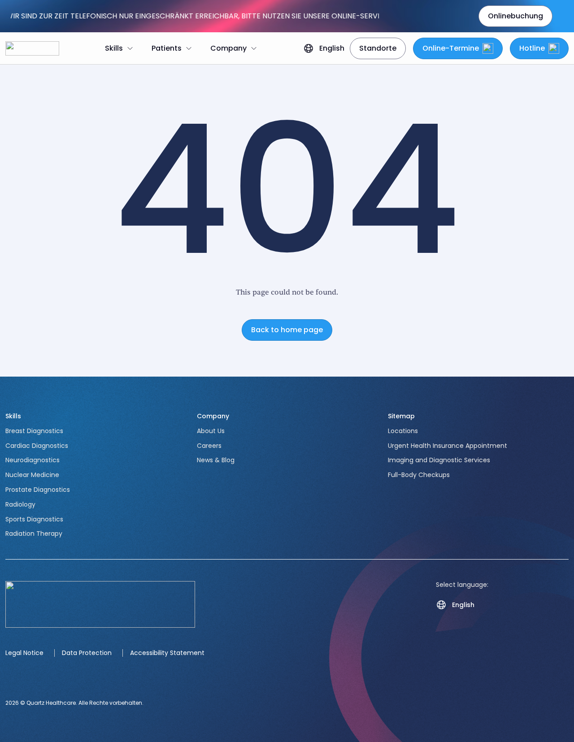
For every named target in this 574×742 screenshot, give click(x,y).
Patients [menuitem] (167, 48)
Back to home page (287, 330)
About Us (211, 430)
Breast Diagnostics (34, 430)
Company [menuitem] (228, 48)
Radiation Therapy (33, 533)
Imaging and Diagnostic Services (439, 460)
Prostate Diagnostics (37, 489)
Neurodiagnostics (32, 460)
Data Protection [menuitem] (87, 652)
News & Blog (216, 460)
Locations (403, 430)
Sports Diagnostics (34, 519)
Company (213, 416)
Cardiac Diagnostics (36, 445)
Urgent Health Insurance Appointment (447, 445)
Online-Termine (450, 48)
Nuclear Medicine (32, 474)
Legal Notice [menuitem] (24, 652)
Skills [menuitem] (114, 48)
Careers (209, 445)
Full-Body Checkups (419, 474)
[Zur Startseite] (32, 48)
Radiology (20, 504)
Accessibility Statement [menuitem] (167, 652)
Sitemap (401, 416)
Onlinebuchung (515, 16)
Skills (13, 416)
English (331, 48)
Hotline (532, 48)
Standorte (377, 48)
